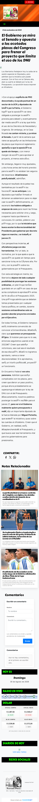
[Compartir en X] (10, 457)
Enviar (27, 641)
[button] (22, 2)
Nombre (9, 607)
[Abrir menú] (4, 24)
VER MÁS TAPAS (19, 752)
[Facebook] (36, 2)
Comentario (10, 616)
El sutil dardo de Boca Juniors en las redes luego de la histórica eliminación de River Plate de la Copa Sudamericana (19, 575)
